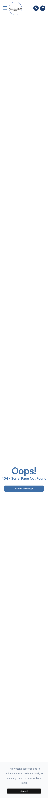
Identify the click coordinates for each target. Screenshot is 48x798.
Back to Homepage (24, 488)
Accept (24, 791)
